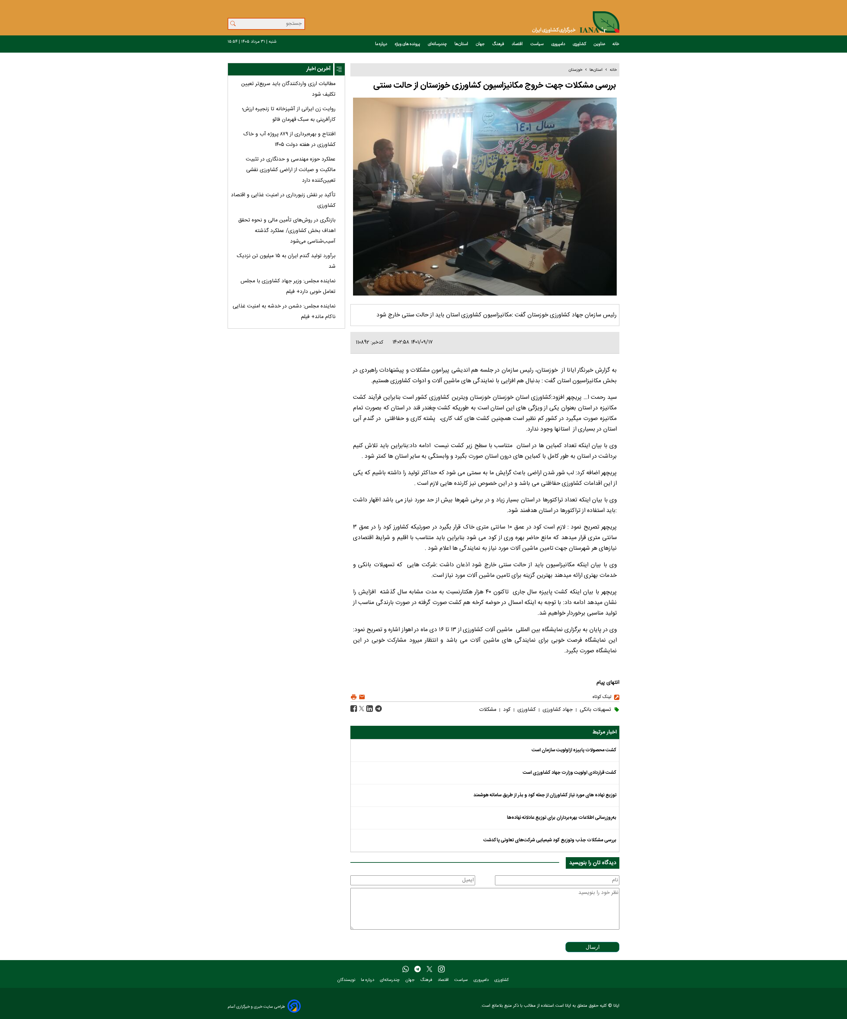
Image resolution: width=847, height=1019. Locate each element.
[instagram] (441, 969)
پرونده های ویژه (408, 44)
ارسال (593, 947)
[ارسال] (361, 697)
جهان (480, 44)
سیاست (537, 44)
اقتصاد (517, 44)
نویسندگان (347, 980)
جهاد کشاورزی (557, 709)
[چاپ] (353, 697)
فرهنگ (498, 44)
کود (506, 709)
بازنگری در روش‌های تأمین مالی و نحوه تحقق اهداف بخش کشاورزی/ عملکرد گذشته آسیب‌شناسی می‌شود (286, 231)
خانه (615, 44)
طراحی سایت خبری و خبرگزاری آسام (256, 1006)
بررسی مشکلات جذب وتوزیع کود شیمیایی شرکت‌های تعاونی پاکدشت (549, 840)
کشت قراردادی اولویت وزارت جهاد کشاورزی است (569, 773)
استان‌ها (462, 44)
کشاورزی (580, 44)
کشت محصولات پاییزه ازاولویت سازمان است (574, 750)
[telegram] (417, 969)
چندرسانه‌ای (438, 44)
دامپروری (558, 44)
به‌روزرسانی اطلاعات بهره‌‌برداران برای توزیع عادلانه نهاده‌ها (561, 818)
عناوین (599, 44)
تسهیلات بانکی (594, 709)
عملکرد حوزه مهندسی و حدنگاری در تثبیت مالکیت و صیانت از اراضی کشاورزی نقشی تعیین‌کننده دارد (290, 170)
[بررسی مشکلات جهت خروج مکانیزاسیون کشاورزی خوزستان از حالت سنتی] (377, 709)
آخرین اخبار (318, 69)
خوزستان (575, 70)
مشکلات (487, 709)
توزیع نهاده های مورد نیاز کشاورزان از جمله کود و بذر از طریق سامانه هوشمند (544, 795)
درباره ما (381, 44)
